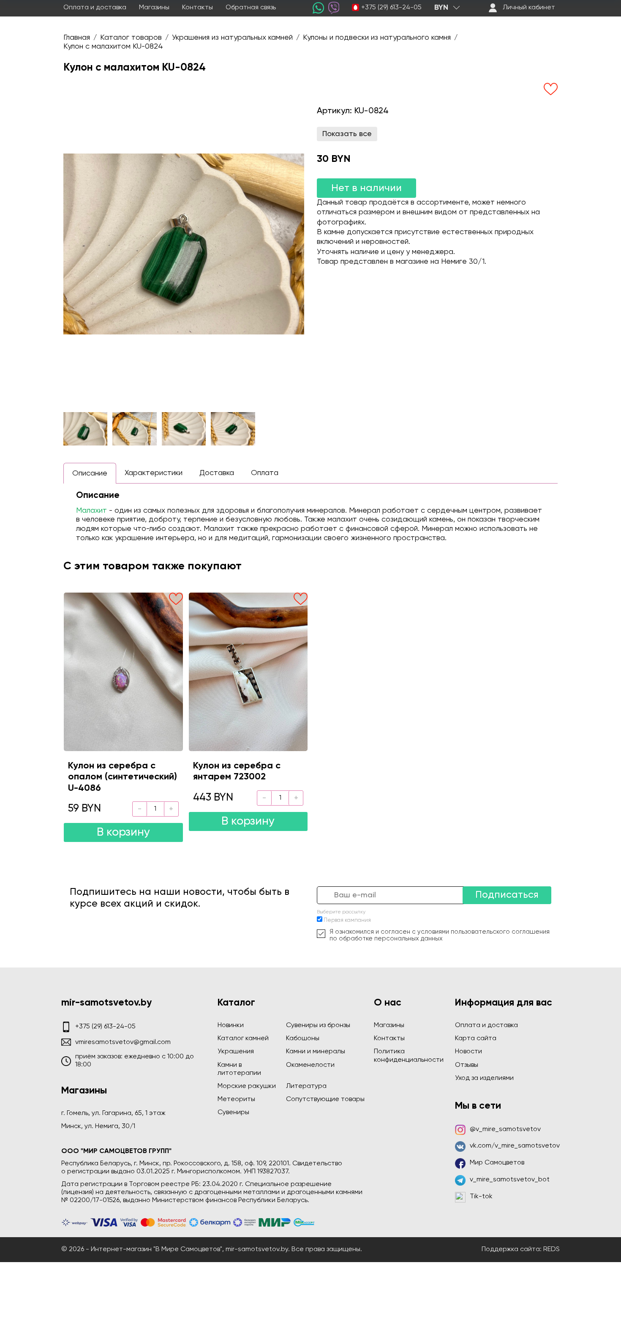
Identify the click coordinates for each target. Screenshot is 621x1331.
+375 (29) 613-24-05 (391, 7)
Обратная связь (251, 7)
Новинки (231, 1025)
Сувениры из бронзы (318, 1025)
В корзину (123, 832)
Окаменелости (310, 1065)
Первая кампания (347, 920)
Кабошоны (302, 1038)
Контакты (197, 7)
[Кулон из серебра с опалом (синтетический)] (123, 672)
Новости (468, 1051)
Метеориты (236, 1099)
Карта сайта (475, 1038)
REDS (551, 1249)
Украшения (236, 1051)
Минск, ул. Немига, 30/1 (98, 1126)
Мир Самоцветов (497, 1162)
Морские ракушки (247, 1086)
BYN (441, 7)
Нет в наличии (366, 188)
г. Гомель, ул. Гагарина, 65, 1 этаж (113, 1113)
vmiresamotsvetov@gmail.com (123, 1042)
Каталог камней (243, 1038)
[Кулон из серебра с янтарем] (248, 672)
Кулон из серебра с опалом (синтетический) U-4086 (122, 777)
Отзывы (466, 1065)
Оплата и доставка (94, 7)
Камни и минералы (315, 1051)
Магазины (154, 7)
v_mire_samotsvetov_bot (510, 1179)
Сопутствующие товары (325, 1099)
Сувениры (233, 1112)
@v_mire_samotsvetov (505, 1129)
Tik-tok (481, 1196)
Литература (306, 1086)
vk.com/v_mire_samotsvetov (515, 1145)
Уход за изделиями (484, 1078)
